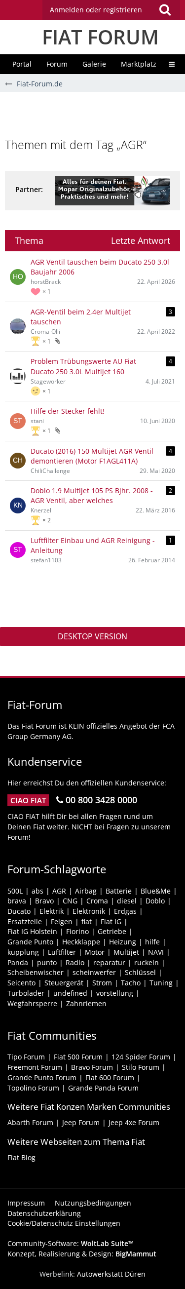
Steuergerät (63, 982)
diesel (127, 900)
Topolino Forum (33, 1088)
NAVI (156, 952)
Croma (97, 900)
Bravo (44, 900)
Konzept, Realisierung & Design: (81, 1253)
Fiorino (77, 931)
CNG (70, 900)
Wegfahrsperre (32, 1003)
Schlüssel (140, 972)
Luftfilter (62, 952)
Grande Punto (30, 941)
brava (16, 900)
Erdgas (125, 911)
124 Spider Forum (140, 1056)
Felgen (62, 921)
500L (15, 891)
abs (37, 891)
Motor (95, 952)
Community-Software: (70, 1243)
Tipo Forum (26, 1056)
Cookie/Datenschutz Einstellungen (63, 1223)
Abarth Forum (30, 1122)
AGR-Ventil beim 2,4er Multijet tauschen (81, 317)
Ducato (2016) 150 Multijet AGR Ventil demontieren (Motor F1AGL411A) (92, 456)
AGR (59, 891)
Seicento (21, 982)
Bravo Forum (92, 1067)
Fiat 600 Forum (109, 1077)
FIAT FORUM (100, 36)
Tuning (161, 982)
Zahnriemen (86, 1003)
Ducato (19, 911)
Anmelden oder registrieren (96, 9)
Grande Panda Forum (103, 1088)
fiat (86, 921)
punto (47, 962)
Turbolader (25, 993)
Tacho (131, 982)
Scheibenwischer (35, 972)
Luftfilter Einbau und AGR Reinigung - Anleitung (93, 545)
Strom (102, 982)
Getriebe (112, 931)
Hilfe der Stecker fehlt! (68, 411)
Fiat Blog (21, 1157)
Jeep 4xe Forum (134, 1122)
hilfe (152, 941)
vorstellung (114, 993)
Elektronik (89, 911)
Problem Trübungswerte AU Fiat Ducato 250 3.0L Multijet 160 (83, 366)
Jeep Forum (81, 1122)
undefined (70, 993)
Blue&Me (156, 891)
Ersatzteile (24, 921)
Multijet (126, 952)
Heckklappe (81, 941)
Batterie (119, 891)
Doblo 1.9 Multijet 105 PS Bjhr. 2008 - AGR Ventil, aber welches (92, 496)
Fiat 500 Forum (78, 1056)
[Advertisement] (95, 114)
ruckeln (146, 962)
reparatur (109, 962)
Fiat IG (111, 921)
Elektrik (51, 911)
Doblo (155, 900)
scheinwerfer (94, 972)
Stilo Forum (140, 1067)
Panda (17, 962)
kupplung (23, 952)
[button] (111, 10)
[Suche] (164, 10)
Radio (75, 962)
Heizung (122, 941)
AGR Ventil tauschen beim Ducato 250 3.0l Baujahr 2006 (100, 267)
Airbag (86, 891)
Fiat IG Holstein (32, 931)
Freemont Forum (34, 1067)
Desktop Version (92, 636)
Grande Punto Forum (41, 1077)
